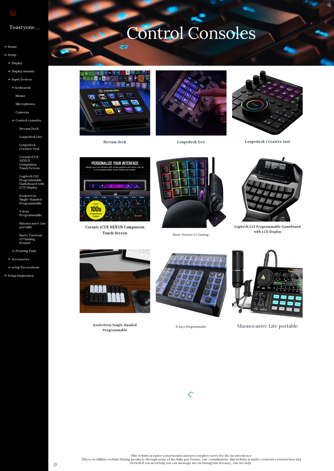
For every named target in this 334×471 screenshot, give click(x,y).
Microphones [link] (25, 104)
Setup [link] (12, 55)
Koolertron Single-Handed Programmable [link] (30, 199)
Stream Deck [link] (28, 129)
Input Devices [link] (22, 79)
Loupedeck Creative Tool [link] (29, 146)
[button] (329, 5)
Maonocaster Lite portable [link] (32, 225)
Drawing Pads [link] (25, 251)
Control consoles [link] (28, 120)
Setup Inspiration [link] (21, 275)
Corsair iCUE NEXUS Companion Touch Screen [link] (29, 162)
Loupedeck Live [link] (30, 137)
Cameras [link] (22, 112)
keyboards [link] (23, 88)
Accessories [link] (20, 259)
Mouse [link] (20, 96)
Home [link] (12, 47)
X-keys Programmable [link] (30, 213)
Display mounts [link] (23, 71)
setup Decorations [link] (25, 267)
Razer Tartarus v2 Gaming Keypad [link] (30, 239)
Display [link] (17, 63)
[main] (191, 33)
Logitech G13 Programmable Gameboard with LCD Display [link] (31, 181)
